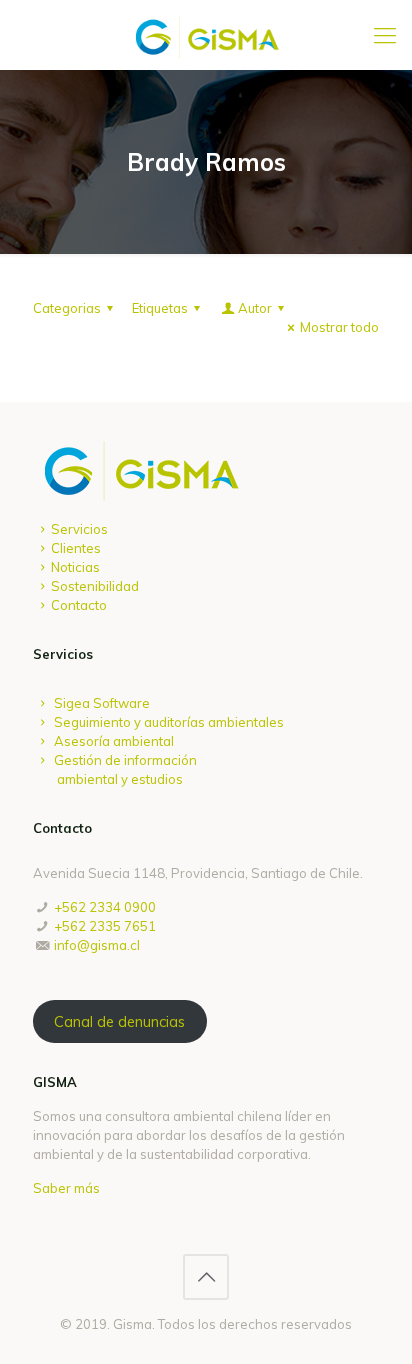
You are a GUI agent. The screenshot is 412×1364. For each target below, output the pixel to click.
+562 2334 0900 (105, 907)
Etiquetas (160, 308)
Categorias (67, 308)
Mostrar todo (339, 327)
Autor (255, 308)
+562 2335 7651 (105, 926)
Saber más (66, 1188)
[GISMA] (206, 35)
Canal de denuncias (119, 1021)
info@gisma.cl (97, 945)
